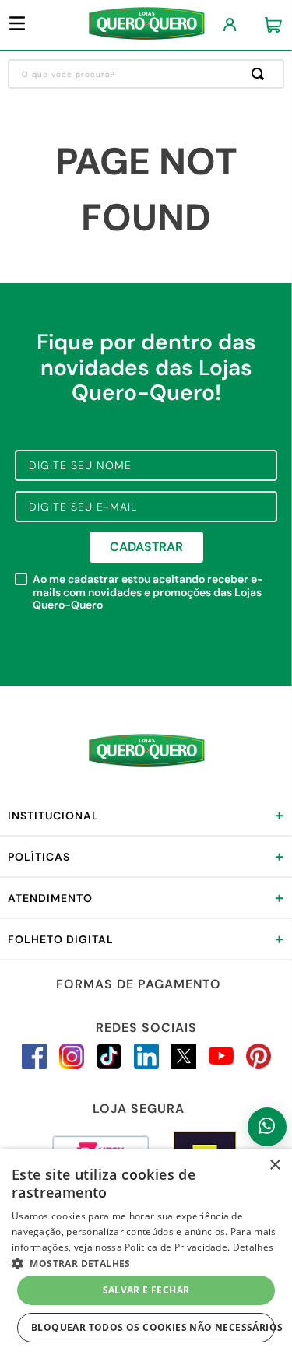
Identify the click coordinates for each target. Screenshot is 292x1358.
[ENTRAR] (230, 25)
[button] (146, 1262)
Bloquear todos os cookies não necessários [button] (153, 1327)
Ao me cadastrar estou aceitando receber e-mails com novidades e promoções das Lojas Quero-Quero (148, 592)
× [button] (274, 1165)
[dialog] (146, 1253)
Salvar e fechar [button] (146, 1290)
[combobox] (146, 74)
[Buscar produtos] (261, 74)
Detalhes (253, 1247)
